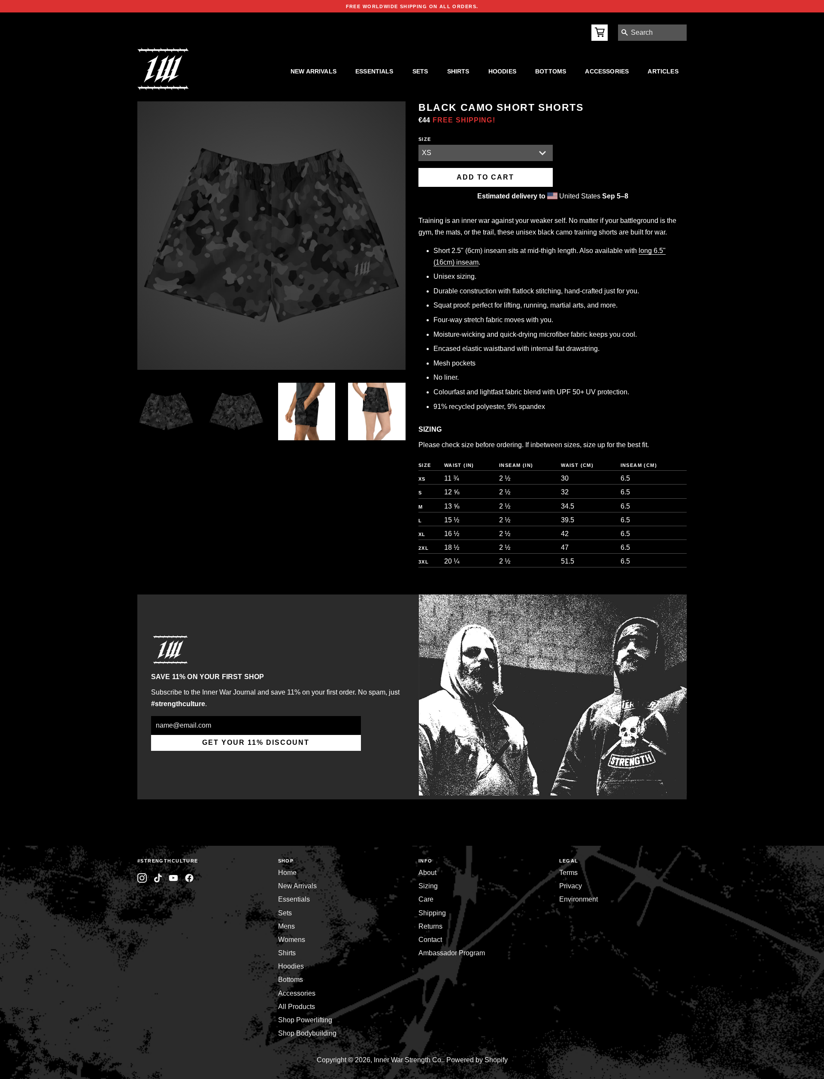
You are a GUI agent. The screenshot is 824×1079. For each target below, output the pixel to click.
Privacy (570, 886)
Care (425, 899)
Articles (663, 71)
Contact (430, 939)
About (427, 872)
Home (287, 872)
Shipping (432, 913)
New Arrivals (313, 71)
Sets (420, 71)
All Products (296, 1006)
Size (424, 139)
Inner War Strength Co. (408, 1060)
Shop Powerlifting (305, 1020)
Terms (568, 872)
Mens (286, 926)
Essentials (374, 71)
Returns (430, 926)
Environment (578, 899)
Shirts (458, 71)
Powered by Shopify (477, 1060)
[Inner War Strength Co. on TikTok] (158, 878)
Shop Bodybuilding (307, 1033)
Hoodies (502, 71)
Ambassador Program (451, 953)
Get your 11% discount (255, 742)
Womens (291, 939)
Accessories (607, 71)
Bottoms (550, 71)
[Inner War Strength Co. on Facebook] (174, 878)
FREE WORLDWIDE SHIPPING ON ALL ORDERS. (412, 6)
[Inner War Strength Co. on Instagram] (142, 878)
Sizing (428, 886)
